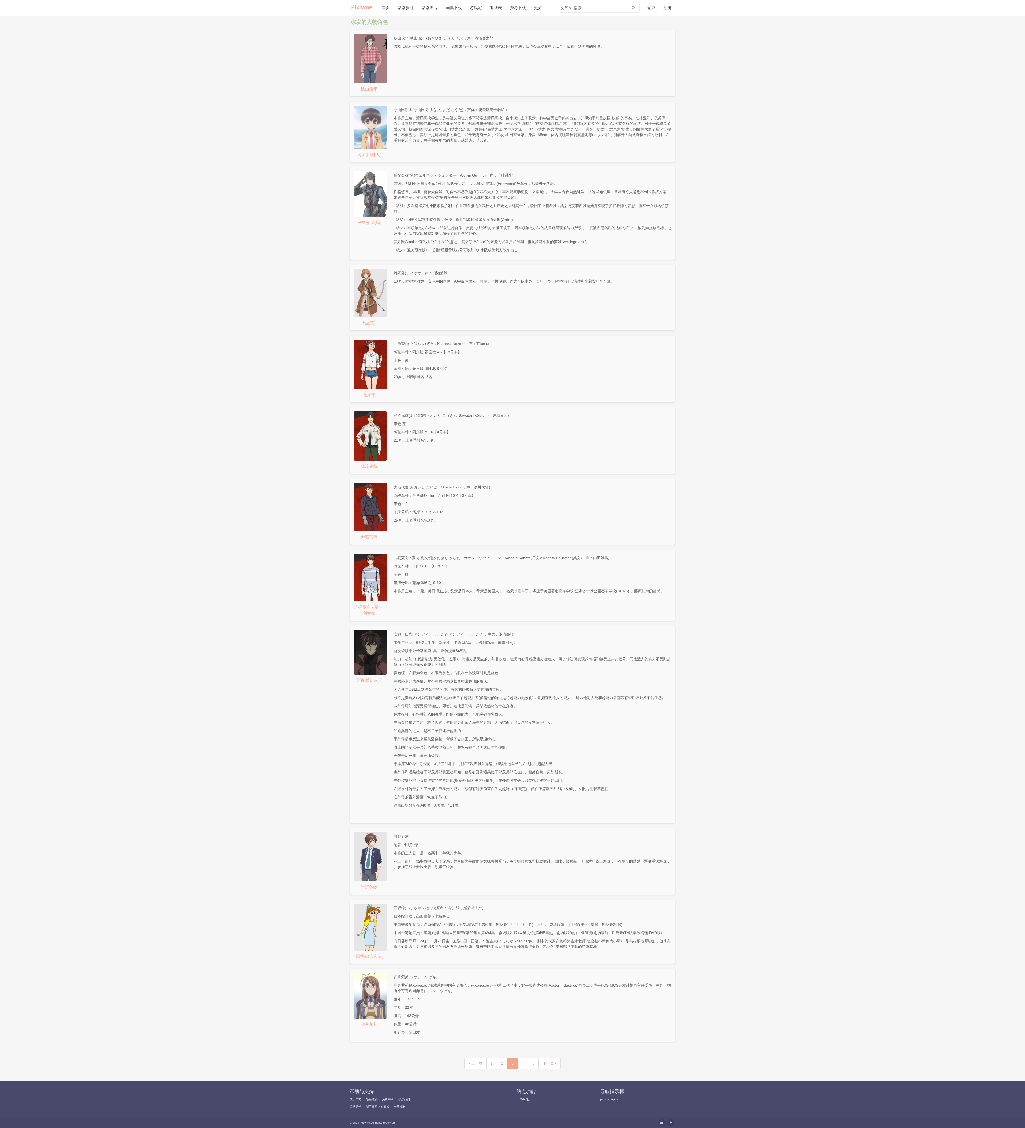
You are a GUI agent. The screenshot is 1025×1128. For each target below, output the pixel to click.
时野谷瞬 (369, 887)
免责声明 (388, 1099)
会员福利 (399, 1106)
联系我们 (404, 1099)
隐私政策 (372, 1099)
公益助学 (355, 1106)
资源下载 (518, 7)
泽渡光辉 (369, 466)
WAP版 (525, 1099)
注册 (667, 7)
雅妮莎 (369, 323)
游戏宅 (476, 7)
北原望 (369, 394)
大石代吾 (369, 537)
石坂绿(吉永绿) (369, 956)
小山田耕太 (369, 154)
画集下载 (454, 7)
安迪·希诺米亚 (369, 680)
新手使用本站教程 (377, 1106)
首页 (386, 7)
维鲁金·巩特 (369, 222)
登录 (651, 7)
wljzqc (615, 1099)
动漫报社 (406, 7)
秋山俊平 (369, 89)
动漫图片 (430, 7)
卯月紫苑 (369, 1024)
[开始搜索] (633, 7)
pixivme (605, 1099)
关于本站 (355, 1099)
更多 (538, 7)
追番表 (496, 7)
